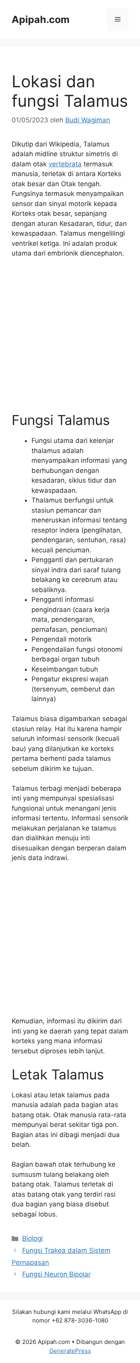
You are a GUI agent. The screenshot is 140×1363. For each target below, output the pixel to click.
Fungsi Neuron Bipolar (56, 1274)
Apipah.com (41, 19)
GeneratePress (70, 1350)
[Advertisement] (70, 338)
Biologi (32, 1238)
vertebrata (65, 164)
